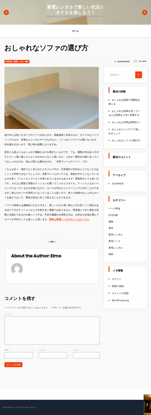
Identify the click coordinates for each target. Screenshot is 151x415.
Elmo (144, 61)
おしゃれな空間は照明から (126, 122)
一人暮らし (52, 241)
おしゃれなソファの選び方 (126, 140)
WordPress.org (120, 300)
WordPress (19, 407)
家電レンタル (18, 61)
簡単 (26, 61)
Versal (32, 407)
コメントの (120, 293)
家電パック (114, 241)
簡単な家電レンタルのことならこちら (69, 219)
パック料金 (114, 208)
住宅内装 (9, 61)
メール (42, 350)
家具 (111, 228)
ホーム (75, 30)
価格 (111, 221)
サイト (75, 350)
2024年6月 (118, 183)
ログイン (116, 279)
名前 (7, 350)
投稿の (118, 286)
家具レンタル (116, 234)
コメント (8, 314)
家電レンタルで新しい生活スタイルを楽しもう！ (75, 9)
